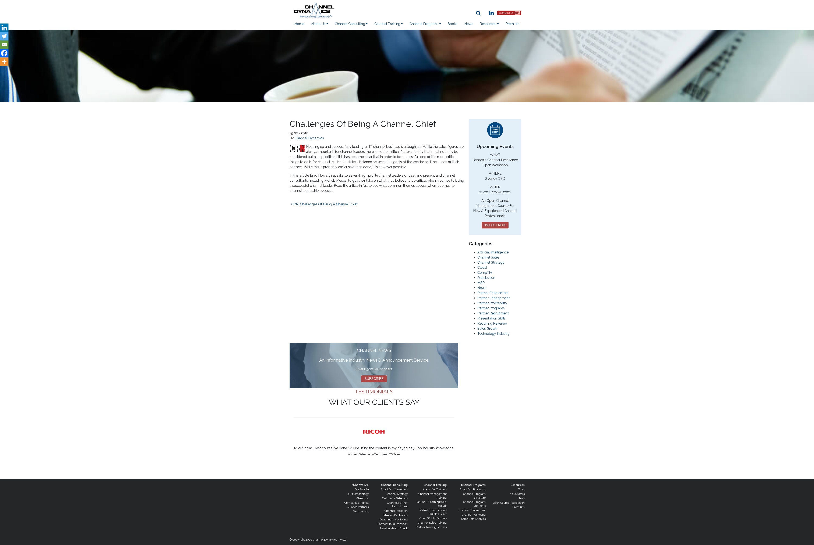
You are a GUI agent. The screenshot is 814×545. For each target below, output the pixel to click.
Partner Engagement (493, 298)
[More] (4, 61)
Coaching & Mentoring (394, 519)
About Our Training (435, 489)
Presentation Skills (491, 318)
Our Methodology (358, 493)
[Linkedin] (4, 28)
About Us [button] (318, 24)
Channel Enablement (472, 510)
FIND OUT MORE (495, 225)
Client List (363, 498)
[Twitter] (4, 36)
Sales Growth (487, 328)
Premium (513, 24)
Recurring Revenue (492, 323)
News (468, 24)
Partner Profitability (492, 303)
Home (299, 24)
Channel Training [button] (387, 24)
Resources (518, 485)
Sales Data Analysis (473, 518)
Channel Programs (473, 485)
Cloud (482, 268)
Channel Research (396, 510)
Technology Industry (493, 334)
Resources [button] (488, 24)
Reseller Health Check (394, 528)
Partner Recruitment (493, 313)
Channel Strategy (491, 262)
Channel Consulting (394, 485)
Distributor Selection (395, 498)
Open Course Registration (509, 502)
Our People (362, 489)
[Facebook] (4, 53)
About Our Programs (473, 489)
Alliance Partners (358, 507)
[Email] (4, 44)
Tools (521, 489)
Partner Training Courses (431, 527)
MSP (481, 283)
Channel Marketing (474, 514)
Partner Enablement (493, 293)
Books (452, 24)
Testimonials (361, 511)
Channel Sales (488, 257)
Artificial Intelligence (493, 252)
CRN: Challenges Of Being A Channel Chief (324, 204)
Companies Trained (356, 502)
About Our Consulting (394, 489)
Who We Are (360, 485)
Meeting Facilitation (395, 515)
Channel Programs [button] (424, 24)
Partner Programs (491, 308)
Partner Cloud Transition (393, 524)
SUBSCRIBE (374, 379)
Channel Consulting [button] (350, 24)
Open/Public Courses (433, 518)
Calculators (517, 493)
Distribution (486, 278)
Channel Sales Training (432, 522)
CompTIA (484, 273)
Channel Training (435, 485)
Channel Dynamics (309, 138)
